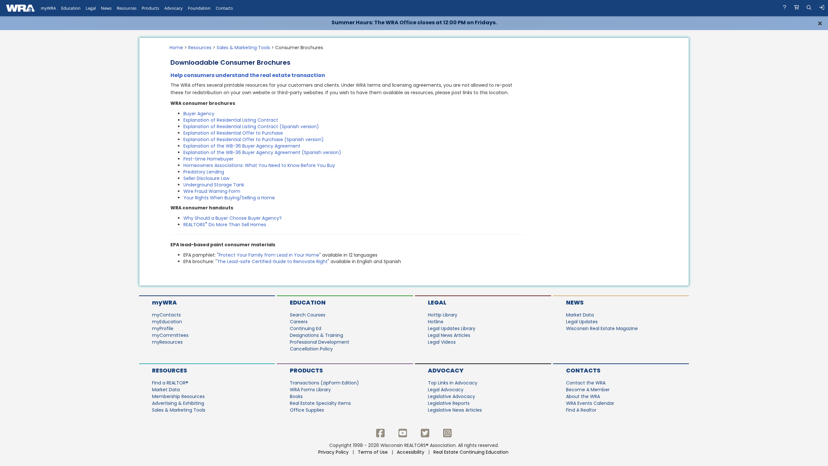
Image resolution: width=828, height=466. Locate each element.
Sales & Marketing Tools (243, 47)
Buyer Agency (198, 113)
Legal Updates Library (451, 328)
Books (296, 396)
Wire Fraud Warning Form (211, 191)
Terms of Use (373, 452)
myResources (167, 342)
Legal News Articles (449, 335)
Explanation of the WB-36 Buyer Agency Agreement (241, 146)
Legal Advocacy (445, 389)
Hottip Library (442, 315)
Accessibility (410, 452)
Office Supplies (307, 410)
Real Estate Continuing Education (471, 452)
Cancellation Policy (311, 349)
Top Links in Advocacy (452, 383)
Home (176, 47)
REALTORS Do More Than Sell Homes (224, 224)
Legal (437, 302)
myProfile (162, 328)
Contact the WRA (585, 383)
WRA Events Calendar (590, 403)
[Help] (784, 8)
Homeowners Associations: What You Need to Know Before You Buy (259, 165)
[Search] (809, 8)
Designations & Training (316, 335)
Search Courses (307, 315)
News (574, 302)
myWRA (164, 302)
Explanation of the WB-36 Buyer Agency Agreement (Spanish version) (262, 152)
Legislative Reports (449, 403)
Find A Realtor (581, 410)
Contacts (583, 370)
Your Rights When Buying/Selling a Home (229, 197)
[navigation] (414, 8)
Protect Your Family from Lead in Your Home (269, 255)
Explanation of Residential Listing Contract (230, 120)
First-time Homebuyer (208, 159)
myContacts (166, 315)
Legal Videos (442, 342)
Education (308, 302)
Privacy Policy (333, 452)
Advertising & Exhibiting (178, 403)
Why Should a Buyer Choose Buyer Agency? (232, 218)
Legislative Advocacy (451, 396)
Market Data (580, 315)
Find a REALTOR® (170, 383)
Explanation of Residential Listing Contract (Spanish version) (251, 126)
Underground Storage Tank (213, 185)
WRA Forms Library (310, 389)
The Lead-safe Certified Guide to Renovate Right (272, 261)
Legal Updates (582, 321)
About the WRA (583, 396)
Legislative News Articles (455, 410)
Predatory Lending (203, 172)
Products (306, 370)
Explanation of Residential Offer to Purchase (233, 133)
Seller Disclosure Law (206, 178)
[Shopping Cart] (796, 8)
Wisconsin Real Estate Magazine (602, 328)
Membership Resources (178, 396)
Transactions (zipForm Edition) (324, 383)
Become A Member (588, 389)
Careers (299, 321)
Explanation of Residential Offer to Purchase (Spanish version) (253, 139)
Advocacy (445, 370)
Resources (200, 47)
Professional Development (319, 342)
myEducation (167, 321)
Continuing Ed (305, 328)
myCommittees (170, 335)
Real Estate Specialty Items (320, 403)
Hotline (435, 321)
